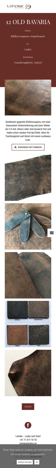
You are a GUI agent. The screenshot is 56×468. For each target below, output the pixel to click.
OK (37, 462)
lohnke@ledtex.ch (28, 443)
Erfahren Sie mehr (25, 462)
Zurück (28, 406)
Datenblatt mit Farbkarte (30, 147)
